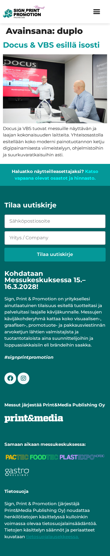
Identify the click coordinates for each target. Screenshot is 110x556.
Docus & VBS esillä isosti (51, 44)
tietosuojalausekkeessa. (52, 536)
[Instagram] (23, 378)
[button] (96, 11)
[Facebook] (10, 378)
